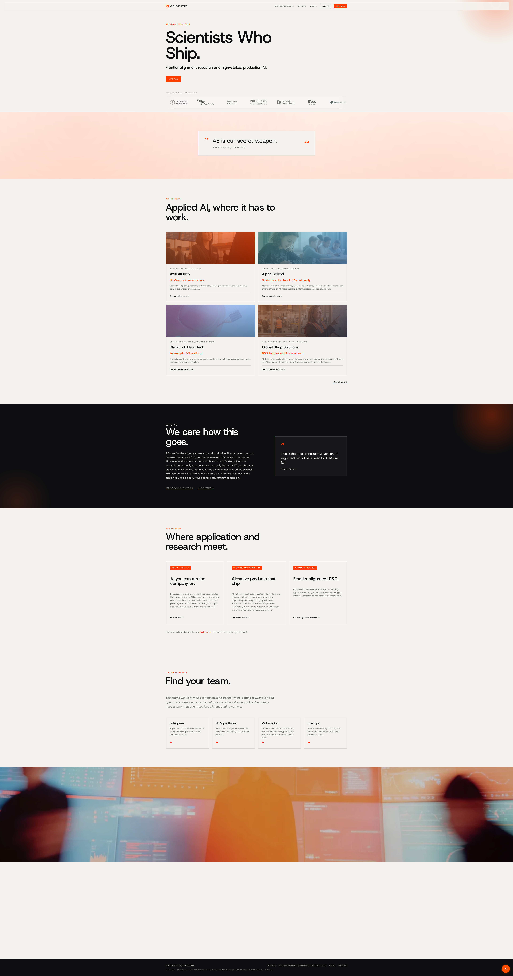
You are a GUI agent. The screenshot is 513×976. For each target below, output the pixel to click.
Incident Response (226, 969)
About (312, 6)
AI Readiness (303, 965)
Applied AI (302, 6)
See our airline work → (179, 296)
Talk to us (340, 6)
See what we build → (241, 617)
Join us (325, 6)
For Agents (342, 965)
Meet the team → (205, 487)
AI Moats (268, 969)
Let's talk (173, 79)
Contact (332, 965)
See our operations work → (273, 369)
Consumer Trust (255, 969)
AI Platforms (211, 969)
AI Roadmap (182, 969)
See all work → (340, 382)
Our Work (315, 965)
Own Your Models (197, 969)
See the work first (196, 929)
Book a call (174, 929)
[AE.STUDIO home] (176, 6)
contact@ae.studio (175, 948)
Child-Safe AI (241, 969)
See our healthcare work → (181, 369)
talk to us (205, 632)
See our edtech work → (272, 296)
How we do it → (177, 617)
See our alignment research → (179, 487)
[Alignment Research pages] (293, 6)
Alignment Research (284, 6)
